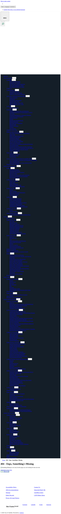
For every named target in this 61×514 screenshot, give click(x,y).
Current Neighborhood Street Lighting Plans (20, 214)
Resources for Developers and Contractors (19, 175)
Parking (11, 190)
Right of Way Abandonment (16, 264)
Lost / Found (10, 422)
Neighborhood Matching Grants (17, 205)
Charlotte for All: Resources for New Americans (21, 146)
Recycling (12, 221)
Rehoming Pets (13, 437)
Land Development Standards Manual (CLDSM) (21, 318)
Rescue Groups (13, 420)
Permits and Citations (14, 436)
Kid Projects (12, 448)
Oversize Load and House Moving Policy (19, 268)
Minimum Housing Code (15, 185)
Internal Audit (13, 124)
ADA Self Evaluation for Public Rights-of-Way (21, 163)
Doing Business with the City (13, 342)
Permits (8, 253)
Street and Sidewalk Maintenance (17, 192)
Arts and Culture (13, 211)
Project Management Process (16, 383)
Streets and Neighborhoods (10, 166)
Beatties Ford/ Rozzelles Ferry (17, 338)
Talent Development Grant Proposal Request (20, 409)
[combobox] (8, 7)
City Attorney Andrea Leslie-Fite (17, 84)
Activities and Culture (12, 208)
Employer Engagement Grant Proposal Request (21, 411)
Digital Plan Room (14, 326)
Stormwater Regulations (15, 246)
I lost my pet (12, 426)
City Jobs (9, 106)
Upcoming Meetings (14, 91)
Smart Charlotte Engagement (16, 396)
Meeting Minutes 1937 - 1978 (17, 104)
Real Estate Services (14, 177)
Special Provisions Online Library (17, 344)
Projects (11, 243)
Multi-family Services (15, 224)
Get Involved (10, 197)
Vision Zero (12, 134)
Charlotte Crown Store (12, 130)
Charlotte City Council (15, 83)
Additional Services (14, 231)
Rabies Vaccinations (14, 431)
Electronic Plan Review (15, 325)
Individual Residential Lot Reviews (18, 330)
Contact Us (9, 88)
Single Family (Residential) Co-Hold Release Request (22, 313)
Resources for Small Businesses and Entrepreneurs (21, 304)
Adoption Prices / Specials (16, 418)
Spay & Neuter (13, 430)
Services (6, 216)
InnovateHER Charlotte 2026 (16, 400)
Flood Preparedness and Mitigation (18, 241)
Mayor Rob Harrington (15, 81)
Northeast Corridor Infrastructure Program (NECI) (21, 372)
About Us (12, 237)
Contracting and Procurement (16, 116)
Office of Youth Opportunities (17, 136)
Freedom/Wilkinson (14, 340)
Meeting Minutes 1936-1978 (16, 103)
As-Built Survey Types (15, 327)
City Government (8, 78)
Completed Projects (14, 384)
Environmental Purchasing (16, 357)
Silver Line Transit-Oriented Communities (16, 406)
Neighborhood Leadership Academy (18, 202)
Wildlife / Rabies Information (16, 442)
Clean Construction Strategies (16, 352)
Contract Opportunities (15, 345)
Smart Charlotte (10, 392)
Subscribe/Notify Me (39, 490)
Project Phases (13, 375)
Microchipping (13, 424)
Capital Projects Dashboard (16, 381)
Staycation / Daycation (15, 419)
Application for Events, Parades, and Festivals (20, 256)
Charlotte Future (10, 387)
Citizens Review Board (15, 137)
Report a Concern (14, 245)
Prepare (11, 280)
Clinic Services (10, 428)
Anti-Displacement (14, 145)
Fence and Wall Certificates (16, 263)
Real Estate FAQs (14, 377)
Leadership (9, 80)
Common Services (14, 363)
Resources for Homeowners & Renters (19, 176)
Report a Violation (14, 181)
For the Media (13, 157)
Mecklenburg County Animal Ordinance (19, 444)
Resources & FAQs (14, 403)
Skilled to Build (10, 408)
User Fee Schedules (14, 322)
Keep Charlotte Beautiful (15, 200)
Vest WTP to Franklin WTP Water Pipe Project (20, 380)
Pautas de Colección (14, 229)
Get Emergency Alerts (15, 288)
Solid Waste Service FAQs (16, 232)
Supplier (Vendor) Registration (17, 346)
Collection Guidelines (15, 228)
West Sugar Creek (14, 335)
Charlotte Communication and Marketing (19, 111)
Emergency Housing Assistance (17, 172)
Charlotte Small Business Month (17, 308)
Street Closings (13, 191)
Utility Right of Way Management (18, 259)
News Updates (10, 152)
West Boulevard (13, 339)
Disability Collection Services (16, 225)
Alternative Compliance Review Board (19, 149)
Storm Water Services (12, 235)
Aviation (12, 127)
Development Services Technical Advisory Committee (22, 329)
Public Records (10, 495)
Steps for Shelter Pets (12, 457)
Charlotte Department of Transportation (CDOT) (21, 112)
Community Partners (14, 452)
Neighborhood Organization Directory (19, 206)
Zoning (11, 362)
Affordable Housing (14, 169)
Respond (12, 287)
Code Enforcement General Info (17, 186)
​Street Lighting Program (12, 213)
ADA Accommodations (12, 490)
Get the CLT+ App (14, 155)
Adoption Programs (11, 415)
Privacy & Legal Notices (12, 498)
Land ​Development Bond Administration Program (21, 321)
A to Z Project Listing (15, 379)
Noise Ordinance (13, 97)
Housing (9, 168)
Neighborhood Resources (15, 198)
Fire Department (10, 291)
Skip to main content (5, 1)
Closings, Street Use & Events (17, 255)
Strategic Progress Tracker (13, 164)
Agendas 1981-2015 (14, 101)
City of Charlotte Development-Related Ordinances (22, 323)
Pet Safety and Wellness (15, 440)
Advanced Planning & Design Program (19, 376)
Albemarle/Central (14, 336)
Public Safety (7, 277)
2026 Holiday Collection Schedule (18, 233)
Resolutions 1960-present (15, 100)
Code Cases (12, 182)
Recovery (12, 283)
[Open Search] (3, 23)
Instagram (48, 504)
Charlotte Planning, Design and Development (17, 359)
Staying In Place (13, 173)
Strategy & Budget (14, 126)
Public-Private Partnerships (16, 307)
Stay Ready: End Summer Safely (14, 297)
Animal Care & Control (9, 413)
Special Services (13, 222)
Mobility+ (9, 402)
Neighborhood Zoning (15, 171)
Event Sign (12, 257)
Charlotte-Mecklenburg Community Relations (20, 115)
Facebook (25, 504)
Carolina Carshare (14, 195)
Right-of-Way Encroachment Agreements (19, 266)
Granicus (21, 512)
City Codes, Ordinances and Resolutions (16, 96)
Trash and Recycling (11, 220)
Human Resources (14, 122)
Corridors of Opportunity (12, 332)
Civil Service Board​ (14, 138)
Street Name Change (14, 194)
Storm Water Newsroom (15, 242)
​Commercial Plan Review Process (17, 311)
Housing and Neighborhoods (16, 120)
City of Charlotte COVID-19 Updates (18, 294)
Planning (12, 360)
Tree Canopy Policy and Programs (18, 368)
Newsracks (12, 272)
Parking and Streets (11, 188)
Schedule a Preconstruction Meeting (18, 319)
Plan (11, 286)
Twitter (41, 504)
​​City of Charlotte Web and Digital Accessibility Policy (19, 158)
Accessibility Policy (11, 487)
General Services (13, 118)
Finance (11, 119)
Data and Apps (13, 238)
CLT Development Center (13, 310)
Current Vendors (13, 349)
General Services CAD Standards (17, 353)
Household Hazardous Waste (16, 227)
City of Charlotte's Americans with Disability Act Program (23, 160)
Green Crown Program (15, 142)
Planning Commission (15, 367)
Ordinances (12, 99)
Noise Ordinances (14, 183)
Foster (8, 456)
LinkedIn (33, 504)
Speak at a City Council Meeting (17, 94)
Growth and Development (10, 299)
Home (3, 460)
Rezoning (12, 366)
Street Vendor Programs (15, 267)
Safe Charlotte (10, 296)
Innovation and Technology (16, 123)
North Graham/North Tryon (16, 333)
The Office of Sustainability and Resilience (20, 133)
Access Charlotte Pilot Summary (17, 393)
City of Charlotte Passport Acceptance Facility (17, 251)
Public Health (10, 293)
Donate (8, 447)
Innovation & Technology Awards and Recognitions (22, 399)
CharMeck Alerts (38, 492)
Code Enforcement (11, 179)
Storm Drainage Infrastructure (17, 247)
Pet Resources (10, 434)
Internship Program (14, 107)
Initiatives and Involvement (13, 132)
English (14, 3)
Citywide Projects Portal (12, 370)
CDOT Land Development (16, 260)
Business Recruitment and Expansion (18, 305)
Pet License (12, 438)
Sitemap (8, 492)
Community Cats (13, 432)
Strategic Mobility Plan (12, 390)
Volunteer (9, 445)
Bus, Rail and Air (11, 218)
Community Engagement (15, 201)
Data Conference (13, 397)
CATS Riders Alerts (39, 495)
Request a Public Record (12, 250)
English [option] (14, 9)
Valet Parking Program (15, 270)
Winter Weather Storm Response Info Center (20, 290)
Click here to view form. (6, 470)
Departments (9, 109)
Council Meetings (11, 90)
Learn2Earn (12, 395)
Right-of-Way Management (16, 274)
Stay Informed (13, 284)
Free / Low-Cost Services (15, 441)
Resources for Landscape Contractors (18, 356)
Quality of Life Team (14, 151)
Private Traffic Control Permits (17, 271)
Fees (11, 239)
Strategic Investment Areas (16, 405)
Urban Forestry (13, 315)
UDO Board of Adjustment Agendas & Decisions (21, 144)
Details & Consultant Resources (17, 354)
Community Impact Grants (16, 204)
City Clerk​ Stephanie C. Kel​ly (17, 85)
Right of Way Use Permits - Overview (18, 261)
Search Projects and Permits (16, 314)
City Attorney (13, 128)
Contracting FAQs (14, 350)
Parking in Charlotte (11, 249)
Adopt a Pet (12, 416)
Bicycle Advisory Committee (16, 141)
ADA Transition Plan (14, 161)
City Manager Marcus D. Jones (17, 87)
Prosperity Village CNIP (15, 373)
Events (11, 210)
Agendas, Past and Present (16, 93)
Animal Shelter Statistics (12, 455)
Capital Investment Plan (15, 389)
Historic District (13, 364)
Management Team (14, 453)
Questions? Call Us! (14, 317)
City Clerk (12, 114)
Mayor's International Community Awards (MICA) (21, 148)
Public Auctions (13, 348)
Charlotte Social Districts (15, 140)
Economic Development (12, 301)
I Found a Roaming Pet (15, 425)
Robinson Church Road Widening (18, 385)
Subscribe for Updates (15, 154)
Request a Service (11, 275)
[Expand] (14, 78)
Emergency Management (12, 279)
